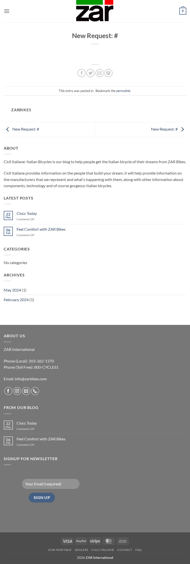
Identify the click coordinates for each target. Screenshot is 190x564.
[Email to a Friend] (99, 73)
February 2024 (16, 299)
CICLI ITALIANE (102, 550)
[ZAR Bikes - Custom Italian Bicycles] (95, 11)
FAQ (138, 550)
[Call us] (35, 391)
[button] (7, 11)
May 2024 (12, 290)
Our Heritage (59, 550)
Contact (124, 550)
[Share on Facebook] (81, 73)
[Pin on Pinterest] (108, 73)
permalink (123, 91)
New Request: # (25, 129)
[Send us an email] (26, 391)
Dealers (81, 550)
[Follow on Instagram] (17, 391)
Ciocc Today (27, 213)
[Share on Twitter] (90, 73)
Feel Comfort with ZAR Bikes (41, 229)
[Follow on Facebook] (8, 391)
